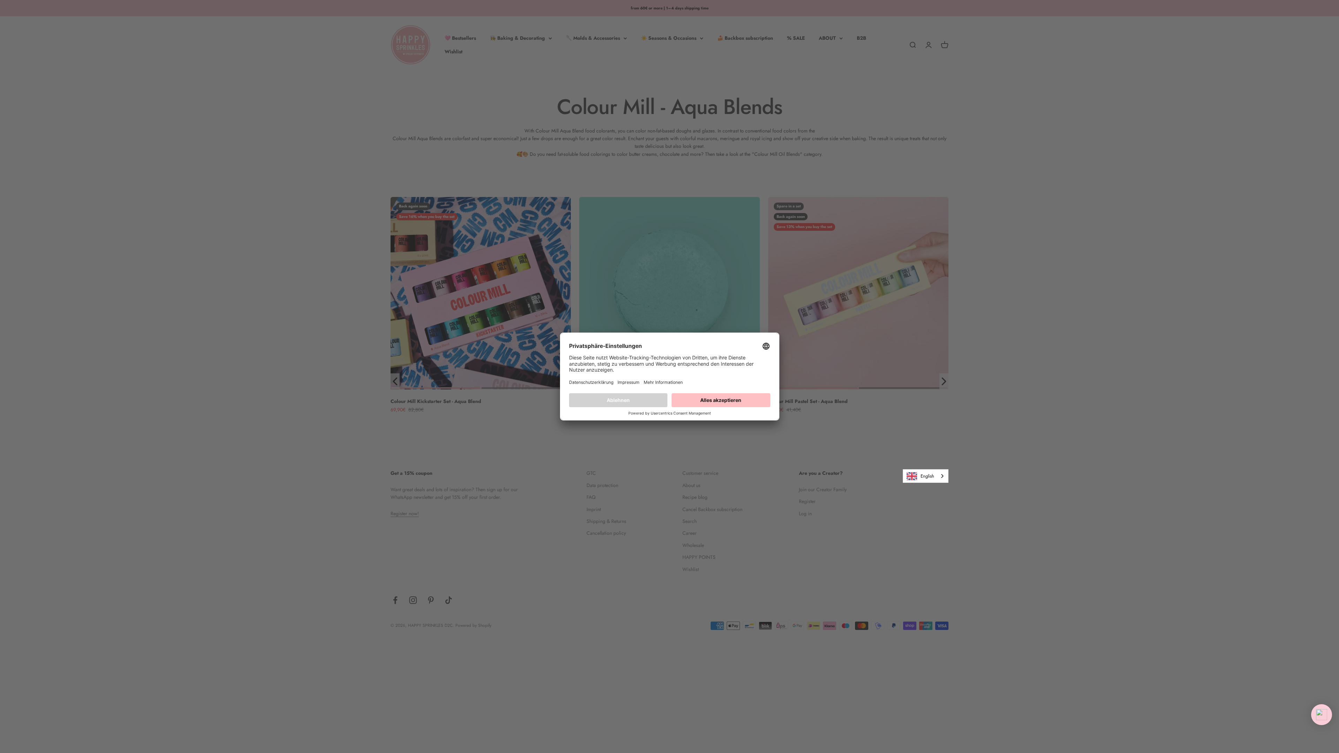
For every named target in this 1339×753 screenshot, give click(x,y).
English (927, 476)
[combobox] (925, 476)
